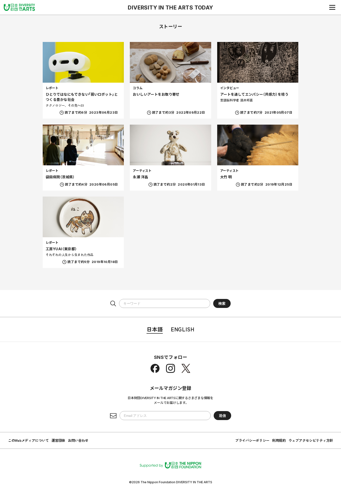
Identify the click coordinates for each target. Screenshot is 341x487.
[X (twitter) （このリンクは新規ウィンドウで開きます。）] (185, 368)
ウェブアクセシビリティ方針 (311, 440)
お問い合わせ (78, 440)
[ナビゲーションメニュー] (332, 7)
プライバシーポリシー (252, 440)
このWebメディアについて (28, 440)
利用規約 (279, 440)
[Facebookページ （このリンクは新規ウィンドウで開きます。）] (155, 368)
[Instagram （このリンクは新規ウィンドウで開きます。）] (170, 368)
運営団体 (58, 440)
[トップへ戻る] (19, 7)
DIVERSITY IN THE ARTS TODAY (170, 7)
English (182, 329)
